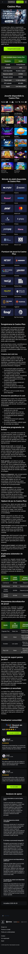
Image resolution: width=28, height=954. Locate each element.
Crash (16, 102)
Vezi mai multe (14, 786)
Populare (3, 102)
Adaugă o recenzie (14, 733)
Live (10, 102)
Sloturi (22, 102)
